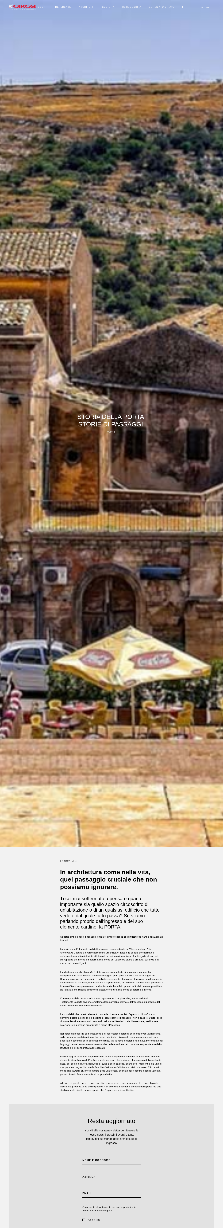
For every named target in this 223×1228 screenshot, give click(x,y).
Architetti (86, 7)
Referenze (63, 7)
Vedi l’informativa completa (98, 1210)
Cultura (108, 7)
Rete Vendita (131, 7)
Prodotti (41, 7)
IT (183, 7)
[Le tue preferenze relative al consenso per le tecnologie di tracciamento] (217, 1222)
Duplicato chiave (162, 7)
